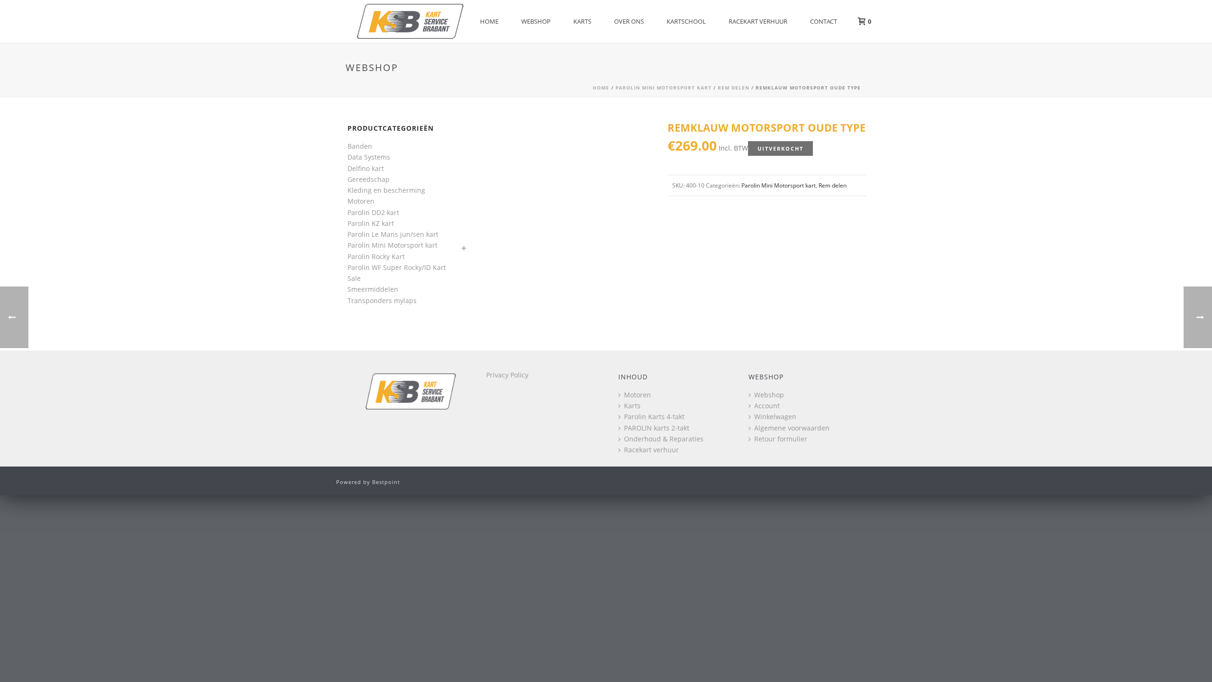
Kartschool (686, 21)
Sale (354, 278)
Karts (582, 21)
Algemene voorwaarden (791, 427)
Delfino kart (366, 168)
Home (489, 21)
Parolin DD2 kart (373, 212)
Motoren (361, 201)
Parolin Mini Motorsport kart (663, 87)
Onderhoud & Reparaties (664, 438)
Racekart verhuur (758, 21)
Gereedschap (369, 179)
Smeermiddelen (373, 289)
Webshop (536, 21)
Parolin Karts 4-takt (654, 416)
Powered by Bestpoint (368, 481)
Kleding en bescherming (386, 190)
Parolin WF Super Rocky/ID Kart (397, 267)
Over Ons (629, 21)
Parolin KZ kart (371, 223)
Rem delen (733, 87)
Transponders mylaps (382, 300)
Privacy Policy (507, 374)
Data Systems (369, 157)
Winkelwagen (775, 416)
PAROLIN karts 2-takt (656, 427)
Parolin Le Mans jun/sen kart (393, 234)
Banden (360, 146)
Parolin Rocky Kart (376, 256)
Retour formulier (780, 438)
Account (767, 405)
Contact (823, 21)
